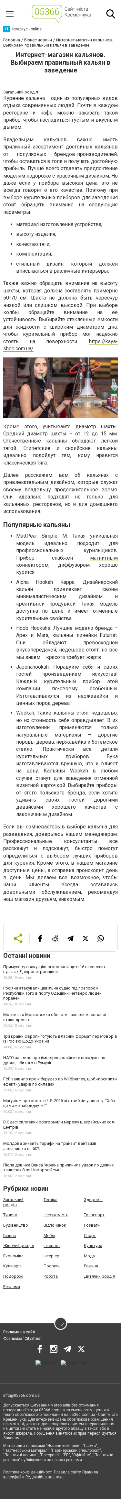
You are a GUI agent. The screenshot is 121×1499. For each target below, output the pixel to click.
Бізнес (9, 1235)
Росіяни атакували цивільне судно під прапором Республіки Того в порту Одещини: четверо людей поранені (52, 993)
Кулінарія (12, 1266)
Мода (89, 1255)
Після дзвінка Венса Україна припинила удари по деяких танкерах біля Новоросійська (58, 1168)
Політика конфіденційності (28, 1472)
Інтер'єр (51, 1255)
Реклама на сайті (19, 1332)
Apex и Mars (32, 635)
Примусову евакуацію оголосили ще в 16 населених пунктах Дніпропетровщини (54, 969)
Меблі (49, 1235)
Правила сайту (67, 1472)
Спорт (90, 1235)
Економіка (13, 1255)
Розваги (92, 1225)
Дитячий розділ (99, 1276)
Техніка (50, 1199)
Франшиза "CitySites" (22, 1338)
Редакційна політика (44, 1477)
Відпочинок (55, 1225)
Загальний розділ (13, 1202)
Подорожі (13, 1276)
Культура (93, 1245)
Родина (91, 1266)
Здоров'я (93, 1199)
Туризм (10, 1214)
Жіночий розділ (18, 1245)
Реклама (11, 1286)
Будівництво (15, 1225)
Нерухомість (56, 1214)
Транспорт (94, 1214)
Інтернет (52, 1245)
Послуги (52, 1266)
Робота (51, 1276)
